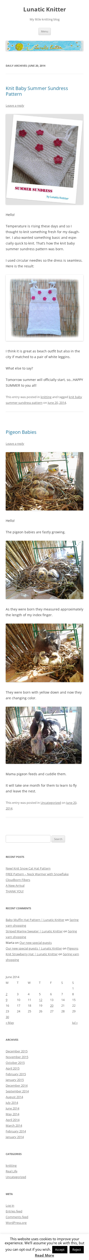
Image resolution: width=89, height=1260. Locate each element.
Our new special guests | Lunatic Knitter (34, 948)
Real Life (11, 1171)
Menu (44, 31)
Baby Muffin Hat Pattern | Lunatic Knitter (35, 920)
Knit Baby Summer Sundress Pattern (37, 91)
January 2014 (15, 1137)
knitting (46, 397)
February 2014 (16, 1131)
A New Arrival (15, 885)
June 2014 (12, 1108)
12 (40, 1000)
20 (51, 1005)
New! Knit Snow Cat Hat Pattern (28, 868)
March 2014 (14, 1125)
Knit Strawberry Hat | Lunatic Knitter (32, 954)
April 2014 (12, 1120)
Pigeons (72, 948)
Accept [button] (60, 1249)
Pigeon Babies (21, 432)
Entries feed (14, 1211)
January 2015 (15, 1080)
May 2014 (12, 1114)
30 (7, 1017)
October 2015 (15, 1062)
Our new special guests (35, 942)
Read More (44, 1255)
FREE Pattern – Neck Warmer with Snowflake (37, 874)
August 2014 (14, 1097)
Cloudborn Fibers (18, 880)
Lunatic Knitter (44, 9)
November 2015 (17, 1057)
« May (10, 1022)
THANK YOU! (14, 891)
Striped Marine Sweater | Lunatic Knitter (34, 931)
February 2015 (16, 1074)
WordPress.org (16, 1222)
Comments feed (17, 1217)
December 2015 (17, 1051)
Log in (10, 1205)
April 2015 (12, 1068)
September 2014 (17, 1091)
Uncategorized (51, 802)
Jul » (75, 1022)
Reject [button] (76, 1249)
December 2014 (17, 1085)
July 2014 (12, 1102)
